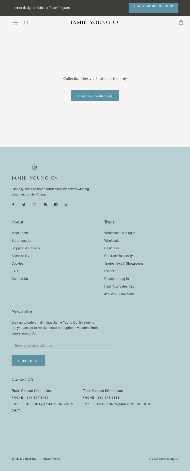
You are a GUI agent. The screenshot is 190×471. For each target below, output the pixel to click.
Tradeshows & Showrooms (123, 263)
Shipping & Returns (26, 248)
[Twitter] (23, 204)
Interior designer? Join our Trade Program (41, 8)
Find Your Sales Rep (119, 286)
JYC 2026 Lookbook (119, 293)
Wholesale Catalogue (120, 232)
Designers (111, 248)
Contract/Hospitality (118, 255)
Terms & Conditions (24, 458)
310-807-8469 (37, 397)
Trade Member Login (153, 6)
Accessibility (20, 255)
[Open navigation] (15, 23)
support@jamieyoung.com (49, 404)
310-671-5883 (109, 397)
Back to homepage (95, 95)
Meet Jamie (20, 232)
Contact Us (20, 278)
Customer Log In (116, 278)
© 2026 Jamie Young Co (163, 458)
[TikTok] (66, 204)
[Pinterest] (45, 204)
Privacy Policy (51, 458)
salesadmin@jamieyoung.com (123, 404)
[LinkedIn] (55, 204)
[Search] (26, 22)
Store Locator (22, 240)
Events (109, 271)
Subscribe (28, 361)
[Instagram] (34, 204)
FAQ (15, 271)
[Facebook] (13, 204)
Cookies (17, 263)
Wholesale (112, 240)
